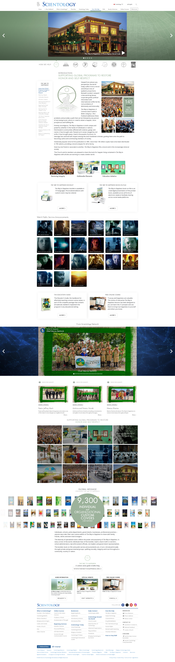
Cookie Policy (120, 657)
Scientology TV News (76, 635)
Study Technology (110, 616)
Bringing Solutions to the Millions (44, 130)
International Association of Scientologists (79, 652)
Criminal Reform (109, 618)
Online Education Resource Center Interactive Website (43, 121)
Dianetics (49, 650)
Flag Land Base (92, 631)
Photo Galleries (128, 616)
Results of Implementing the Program (44, 134)
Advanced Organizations (95, 628)
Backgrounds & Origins (43, 621)
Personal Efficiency (59, 629)
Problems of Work (59, 617)
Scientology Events (76, 630)
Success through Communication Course (60, 635)
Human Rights (109, 626)
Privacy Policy (112, 657)
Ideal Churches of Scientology (93, 624)
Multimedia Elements (43, 97)
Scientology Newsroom (97, 650)
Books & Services (112, 9)
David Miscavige (110, 650)
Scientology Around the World (95, 618)
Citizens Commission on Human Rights (105, 654)
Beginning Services (60, 624)
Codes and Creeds (42, 623)
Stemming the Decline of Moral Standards (44, 102)
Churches (73, 9)
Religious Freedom (76, 632)
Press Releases (128, 613)
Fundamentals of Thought (61, 620)
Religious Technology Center (123, 650)
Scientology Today (84, 9)
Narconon (132, 652)
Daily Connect (92, 611)
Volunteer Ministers (110, 632)
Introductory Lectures (77, 618)
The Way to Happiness (115, 652)
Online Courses (125, 9)
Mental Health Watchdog (112, 629)
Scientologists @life (93, 613)
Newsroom (134, 9)
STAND (105, 652)
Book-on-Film (44, 116)
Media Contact (128, 618)
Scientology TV (119, 4)
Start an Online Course (42, 652)
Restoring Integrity (43, 95)
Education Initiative (43, 99)
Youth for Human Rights (88, 654)
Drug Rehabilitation (110, 621)
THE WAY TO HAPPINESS (87, 564)
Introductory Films (76, 621)
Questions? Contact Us (130, 625)
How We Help (95, 9)
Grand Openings (75, 627)
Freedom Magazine (97, 652)
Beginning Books (75, 613)
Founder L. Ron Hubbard (43, 613)
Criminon (125, 652)
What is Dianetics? (42, 618)
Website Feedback (129, 627)
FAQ (104, 9)
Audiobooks (74, 616)
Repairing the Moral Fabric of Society (43, 105)
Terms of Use (128, 657)
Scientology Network (59, 650)
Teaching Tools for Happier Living (43, 109)
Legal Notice (135, 657)
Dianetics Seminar (59, 626)
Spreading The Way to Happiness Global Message (44, 126)
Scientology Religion (72, 650)
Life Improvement (59, 631)
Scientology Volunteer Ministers (58, 652)
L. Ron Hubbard (49, 9)
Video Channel (41, 632)
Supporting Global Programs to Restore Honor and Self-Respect (44, 91)
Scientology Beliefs (42, 616)
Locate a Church (128, 630)
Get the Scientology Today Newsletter (129, 641)
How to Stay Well (111, 635)
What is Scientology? (62, 9)
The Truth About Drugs (111, 623)
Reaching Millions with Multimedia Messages (44, 113)
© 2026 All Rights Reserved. (52, 657)
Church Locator (92, 621)
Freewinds (91, 633)
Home (40, 9)
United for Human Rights (73, 654)
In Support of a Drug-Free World (57, 654)
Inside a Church (41, 626)
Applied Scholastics (41, 654)
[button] (83, 58)
